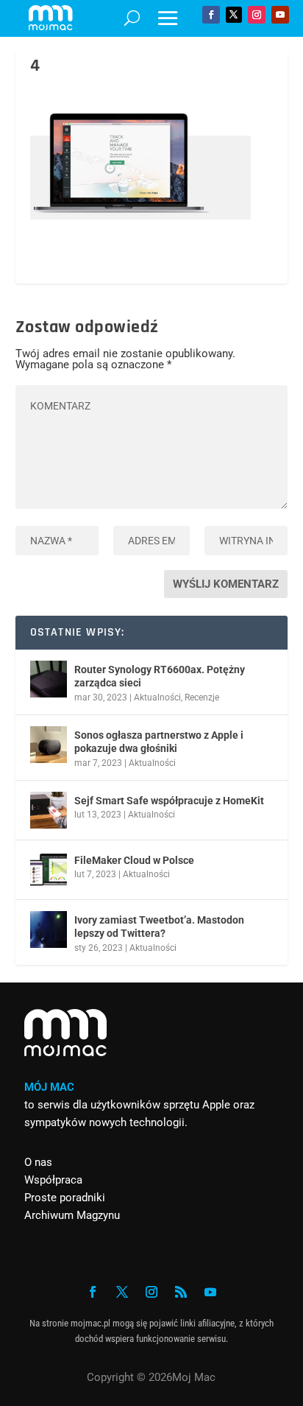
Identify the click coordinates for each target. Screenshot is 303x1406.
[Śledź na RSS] (181, 1292)
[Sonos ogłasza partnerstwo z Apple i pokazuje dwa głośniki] (48, 744)
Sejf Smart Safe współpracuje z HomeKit (169, 800)
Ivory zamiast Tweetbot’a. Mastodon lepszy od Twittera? (159, 926)
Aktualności (157, 697)
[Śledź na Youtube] (280, 15)
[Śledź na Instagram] (256, 15)
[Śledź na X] (234, 15)
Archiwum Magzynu (72, 1215)
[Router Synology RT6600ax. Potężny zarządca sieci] (48, 679)
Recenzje (202, 697)
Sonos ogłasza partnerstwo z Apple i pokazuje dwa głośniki (158, 741)
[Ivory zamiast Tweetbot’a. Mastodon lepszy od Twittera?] (48, 929)
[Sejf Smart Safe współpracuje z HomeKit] (48, 810)
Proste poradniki (64, 1197)
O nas (38, 1162)
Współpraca (53, 1180)
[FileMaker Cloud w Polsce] (48, 869)
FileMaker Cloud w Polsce (134, 860)
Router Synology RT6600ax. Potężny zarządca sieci (159, 676)
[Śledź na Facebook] (211, 15)
